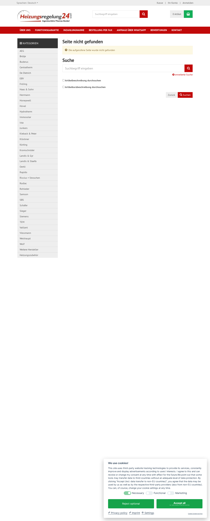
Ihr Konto (173, 2)
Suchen (186, 94)
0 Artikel (177, 14)
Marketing (181, 493)
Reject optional (131, 503)
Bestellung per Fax (100, 30)
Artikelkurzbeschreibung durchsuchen (85, 87)
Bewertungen (159, 30)
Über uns (25, 30)
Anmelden (188, 2)
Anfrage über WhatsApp (131, 30)
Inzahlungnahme (73, 30)
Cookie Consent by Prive (195, 513)
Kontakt (177, 30)
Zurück (171, 94)
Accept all (180, 503)
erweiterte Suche (183, 74)
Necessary (138, 493)
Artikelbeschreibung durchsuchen (83, 80)
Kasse (160, 2)
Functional (160, 493)
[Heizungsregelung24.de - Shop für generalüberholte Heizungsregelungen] (44, 15)
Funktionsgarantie (47, 30)
